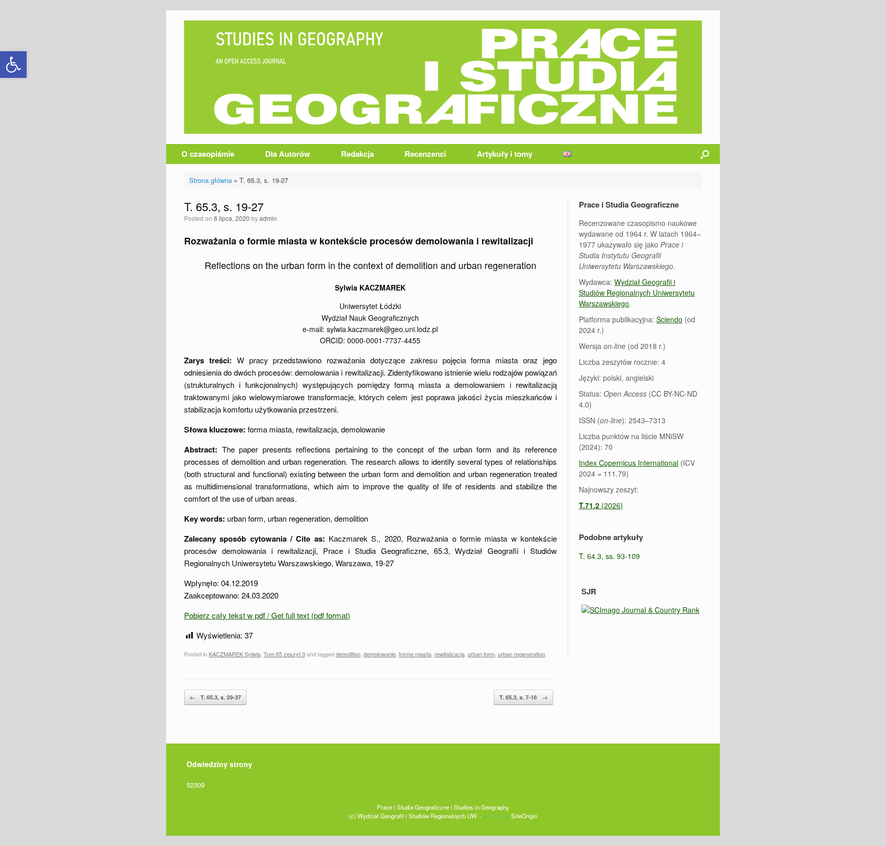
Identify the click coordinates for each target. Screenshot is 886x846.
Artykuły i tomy (504, 153)
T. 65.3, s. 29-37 (215, 697)
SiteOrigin (524, 816)
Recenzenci (425, 153)
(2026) (601, 505)
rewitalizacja (449, 654)
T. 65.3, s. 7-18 (523, 697)
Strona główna (210, 180)
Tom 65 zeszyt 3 (284, 654)
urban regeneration (521, 654)
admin (268, 218)
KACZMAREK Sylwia (234, 654)
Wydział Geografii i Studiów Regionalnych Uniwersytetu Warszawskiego (637, 292)
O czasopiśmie (208, 153)
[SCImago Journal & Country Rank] (640, 610)
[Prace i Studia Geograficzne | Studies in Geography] (443, 77)
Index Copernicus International (628, 463)
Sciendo (669, 319)
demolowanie (380, 654)
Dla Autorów (287, 153)
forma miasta (415, 654)
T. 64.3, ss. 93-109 (609, 556)
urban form (481, 654)
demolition (348, 654)
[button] (13, 64)
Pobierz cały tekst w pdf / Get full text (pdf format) (267, 615)
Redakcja (357, 153)
